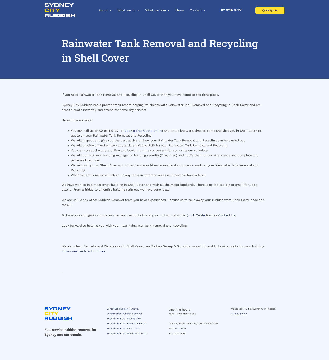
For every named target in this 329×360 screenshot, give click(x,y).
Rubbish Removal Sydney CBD (124, 318)
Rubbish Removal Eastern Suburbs (126, 323)
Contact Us (226, 215)
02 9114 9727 (179, 328)
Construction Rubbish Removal (124, 313)
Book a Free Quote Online (144, 130)
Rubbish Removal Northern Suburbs (127, 333)
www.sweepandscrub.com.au (83, 251)
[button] (109, 10)
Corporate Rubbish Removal (123, 308)
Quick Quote (195, 215)
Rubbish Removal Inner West (123, 328)
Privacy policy (239, 313)
